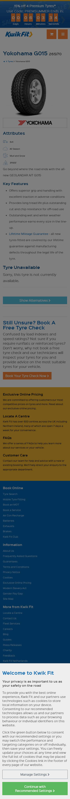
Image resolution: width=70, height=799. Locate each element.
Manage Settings (34, 774)
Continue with (34, 789)
